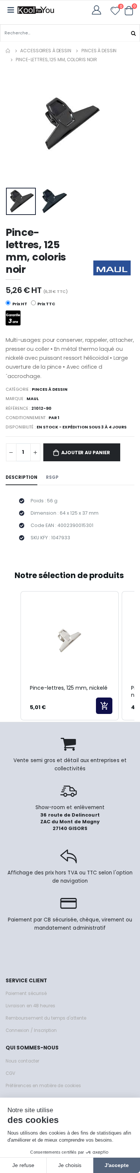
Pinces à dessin (98, 50)
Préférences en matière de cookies (43, 1086)
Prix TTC (46, 304)
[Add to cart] (104, 706)
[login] (99, 9)
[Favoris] (115, 12)
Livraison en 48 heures (30, 1006)
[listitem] (70, 655)
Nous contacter (22, 1061)
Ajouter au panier (85, 452)
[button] (129, 10)
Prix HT (19, 304)
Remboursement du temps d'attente (46, 1018)
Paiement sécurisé (26, 993)
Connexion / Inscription (31, 1030)
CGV (10, 1073)
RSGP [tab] (52, 477)
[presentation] (16, 126)
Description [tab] (21, 477)
